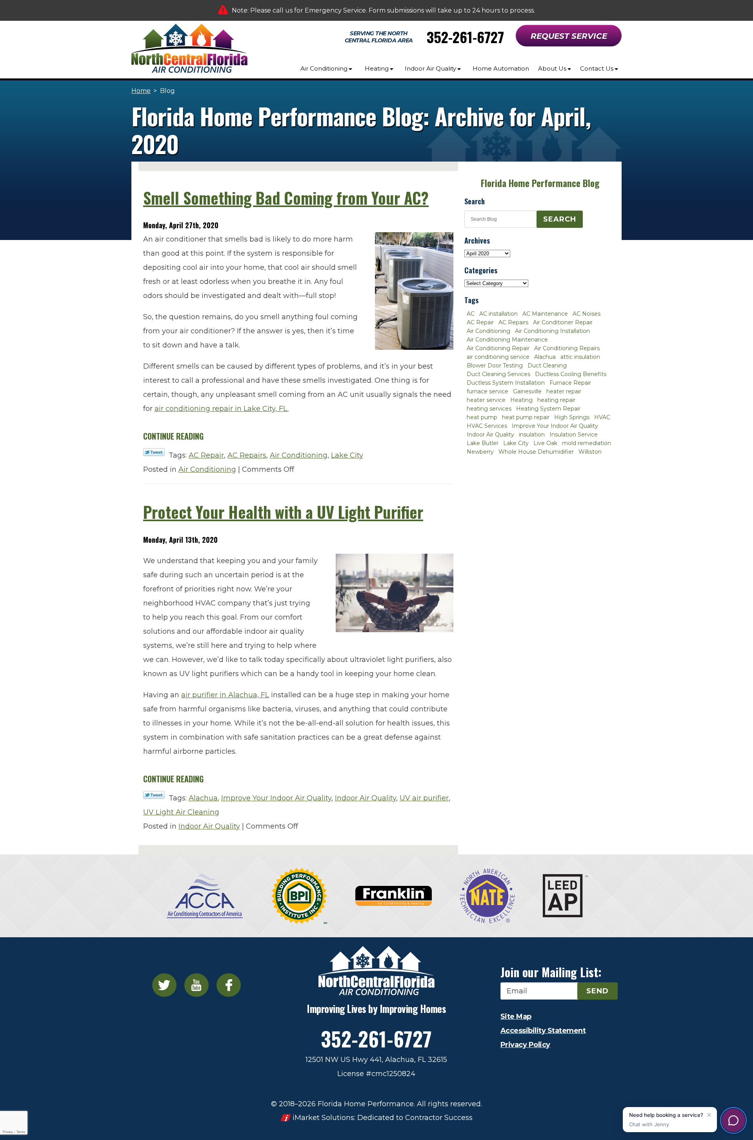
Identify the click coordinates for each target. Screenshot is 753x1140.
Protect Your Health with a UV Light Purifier (283, 512)
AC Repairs (246, 455)
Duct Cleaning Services (498, 374)
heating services (489, 408)
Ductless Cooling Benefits (570, 374)
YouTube (196, 985)
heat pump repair (525, 417)
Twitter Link (154, 452)
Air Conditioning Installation (552, 331)
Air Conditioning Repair (498, 348)
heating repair (556, 400)
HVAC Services (487, 425)
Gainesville (527, 391)
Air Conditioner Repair (563, 322)
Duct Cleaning (547, 365)
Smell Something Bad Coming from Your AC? (286, 197)
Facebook (228, 985)
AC (471, 313)
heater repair (563, 391)
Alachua (203, 798)
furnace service (487, 391)
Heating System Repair (548, 408)
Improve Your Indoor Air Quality (276, 798)
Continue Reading (173, 436)
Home (141, 91)
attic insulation (580, 356)
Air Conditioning (298, 455)
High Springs (571, 417)
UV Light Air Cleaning (181, 812)
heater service (486, 400)
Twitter (164, 985)
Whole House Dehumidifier (536, 451)
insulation (532, 434)
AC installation (498, 313)
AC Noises (586, 313)
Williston (590, 451)
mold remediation (586, 443)
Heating (521, 400)
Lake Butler (482, 443)
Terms (20, 1132)
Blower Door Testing (495, 365)
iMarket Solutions (323, 1117)
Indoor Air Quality (365, 798)
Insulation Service (573, 434)
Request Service (569, 36)
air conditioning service (498, 356)
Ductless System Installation (506, 382)
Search (559, 219)
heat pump (482, 417)
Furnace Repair (570, 382)
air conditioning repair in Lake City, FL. (222, 408)
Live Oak (545, 443)
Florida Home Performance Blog (540, 183)
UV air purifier (424, 798)
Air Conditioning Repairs (567, 348)
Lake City (347, 455)
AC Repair (206, 455)
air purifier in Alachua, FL (225, 695)
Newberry (480, 451)
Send (597, 991)
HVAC (602, 417)
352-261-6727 (465, 36)
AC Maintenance (545, 313)
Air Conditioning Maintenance (507, 339)
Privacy (8, 1132)
